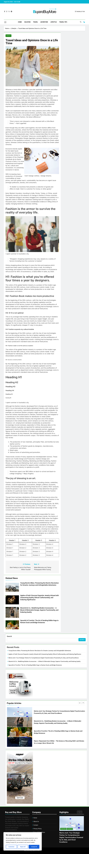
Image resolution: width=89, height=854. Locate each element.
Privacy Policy (37, 828)
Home (20, 22)
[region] (22, 841)
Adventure (44, 22)
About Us (36, 821)
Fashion (70, 829)
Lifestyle (53, 22)
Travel (35, 22)
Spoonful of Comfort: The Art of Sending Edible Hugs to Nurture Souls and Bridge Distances (35, 665)
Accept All (34, 846)
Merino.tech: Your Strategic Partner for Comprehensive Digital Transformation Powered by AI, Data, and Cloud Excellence (44, 658)
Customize (11, 846)
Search (9, 636)
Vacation (27, 22)
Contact (35, 825)
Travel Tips (63, 22)
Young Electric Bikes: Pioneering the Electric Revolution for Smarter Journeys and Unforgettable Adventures (40, 650)
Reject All (22, 846)
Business (63, 829)
